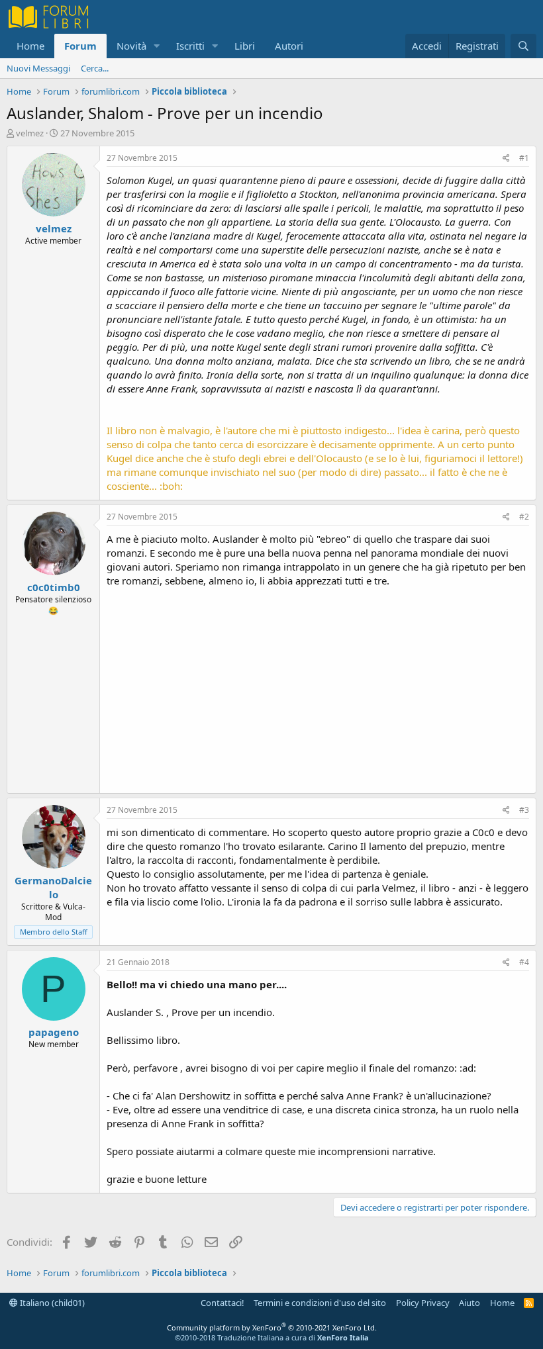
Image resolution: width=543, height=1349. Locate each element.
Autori (289, 45)
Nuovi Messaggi (38, 68)
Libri (244, 45)
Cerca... (95, 68)
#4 (524, 962)
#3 (524, 809)
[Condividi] (506, 158)
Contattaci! (222, 1303)
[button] (157, 46)
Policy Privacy (423, 1303)
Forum (80, 45)
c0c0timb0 (53, 587)
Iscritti (190, 45)
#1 (524, 157)
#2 (524, 516)
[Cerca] (523, 46)
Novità (131, 45)
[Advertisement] (318, 687)
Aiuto (469, 1303)
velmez (30, 133)
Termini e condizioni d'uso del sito (320, 1303)
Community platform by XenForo (272, 1327)
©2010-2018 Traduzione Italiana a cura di (272, 1337)
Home (30, 45)
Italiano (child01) (51, 1303)
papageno (53, 1032)
